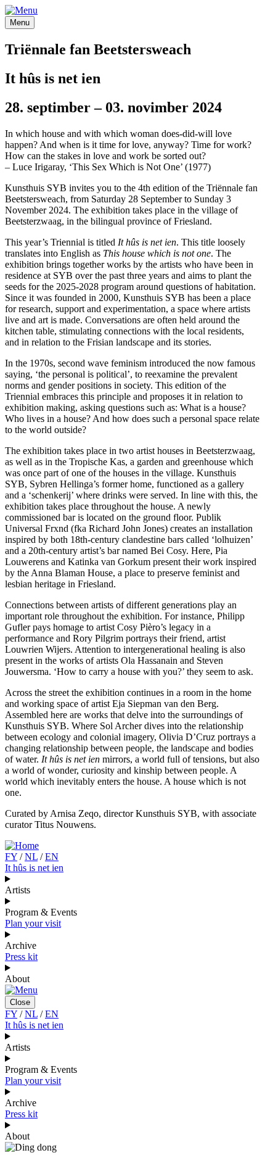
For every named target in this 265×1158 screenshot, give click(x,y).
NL (31, 856)
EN (52, 856)
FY (11, 856)
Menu (20, 22)
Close (20, 1002)
